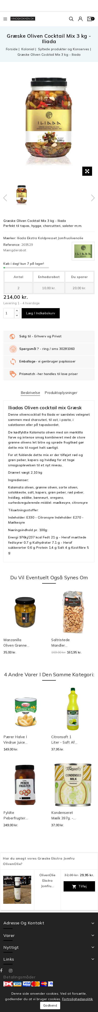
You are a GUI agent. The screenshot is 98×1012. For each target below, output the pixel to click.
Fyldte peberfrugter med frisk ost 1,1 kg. (15, 815)
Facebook (4, 971)
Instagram (13, 971)
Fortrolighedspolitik (77, 999)
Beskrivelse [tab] (30, 393)
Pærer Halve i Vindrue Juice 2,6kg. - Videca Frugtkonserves (16, 740)
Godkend (50, 1005)
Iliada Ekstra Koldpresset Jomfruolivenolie (50, 238)
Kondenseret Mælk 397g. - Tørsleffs (62, 815)
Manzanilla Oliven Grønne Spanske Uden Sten (15, 643)
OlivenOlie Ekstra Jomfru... (47, 880)
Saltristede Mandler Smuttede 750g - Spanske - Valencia (64, 643)
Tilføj (79, 886)
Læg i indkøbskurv (40, 313)
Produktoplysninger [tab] (61, 393)
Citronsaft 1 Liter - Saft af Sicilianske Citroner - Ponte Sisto (63, 740)
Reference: (11, 245)
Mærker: (9, 238)
